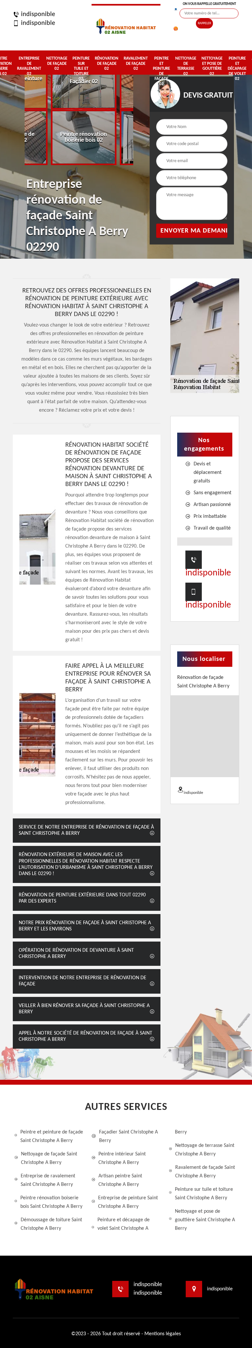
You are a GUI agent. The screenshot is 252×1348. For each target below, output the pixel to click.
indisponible (37, 14)
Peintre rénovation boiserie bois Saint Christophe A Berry (51, 1202)
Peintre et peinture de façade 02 (161, 71)
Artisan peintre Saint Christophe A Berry (120, 1180)
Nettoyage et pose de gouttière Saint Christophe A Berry (205, 1220)
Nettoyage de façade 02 (56, 63)
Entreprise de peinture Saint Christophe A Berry (128, 1202)
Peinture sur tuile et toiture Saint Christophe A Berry (204, 1194)
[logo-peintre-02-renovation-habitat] (126, 25)
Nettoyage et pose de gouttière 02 (211, 66)
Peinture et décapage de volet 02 (237, 68)
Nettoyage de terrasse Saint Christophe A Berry (204, 1150)
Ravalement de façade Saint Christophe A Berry (205, 1172)
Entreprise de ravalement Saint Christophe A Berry (48, 1180)
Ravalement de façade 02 (136, 63)
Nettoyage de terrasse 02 (185, 66)
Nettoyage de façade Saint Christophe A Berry (49, 1158)
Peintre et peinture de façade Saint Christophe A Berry (51, 1136)
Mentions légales (162, 1334)
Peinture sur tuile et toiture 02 (81, 68)
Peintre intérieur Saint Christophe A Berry (122, 1158)
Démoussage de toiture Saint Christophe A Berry (51, 1224)
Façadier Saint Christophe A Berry (128, 1136)
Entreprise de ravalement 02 (29, 66)
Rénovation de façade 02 (106, 63)
